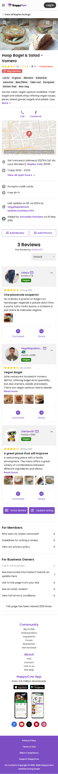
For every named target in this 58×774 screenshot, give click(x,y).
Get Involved (29, 647)
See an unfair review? (15, 589)
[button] (29, 134)
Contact (29, 662)
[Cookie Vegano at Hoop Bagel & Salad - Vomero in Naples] (49, 480)
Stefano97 (37, 249)
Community (29, 624)
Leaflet (8, 152)
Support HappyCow (29, 759)
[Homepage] (17, 5)
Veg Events (29, 636)
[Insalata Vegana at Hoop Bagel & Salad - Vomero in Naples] (8, 480)
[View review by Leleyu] (11, 276)
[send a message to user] (32, 273)
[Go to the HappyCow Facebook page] (14, 724)
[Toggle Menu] (3, 5)
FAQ (29, 658)
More (5, 103)
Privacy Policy (29, 740)
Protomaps (18, 152)
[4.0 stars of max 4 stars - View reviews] (8, 66)
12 (8, 22)
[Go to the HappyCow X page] (29, 724)
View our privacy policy (16, 547)
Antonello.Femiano (31, 217)
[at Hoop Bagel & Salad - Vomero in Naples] (8, 317)
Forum (29, 640)
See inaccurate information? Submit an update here (25, 574)
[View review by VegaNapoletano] (11, 354)
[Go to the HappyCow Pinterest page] (36, 724)
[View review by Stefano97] (11, 435)
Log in (50, 5)
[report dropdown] (52, 273)
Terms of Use (29, 746)
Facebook (35, 116)
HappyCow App (29, 676)
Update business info (20, 210)
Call (22, 116)
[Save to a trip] (47, 22)
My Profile (29, 629)
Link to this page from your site (20, 582)
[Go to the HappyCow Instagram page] (44, 724)
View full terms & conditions (18, 595)
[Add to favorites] (54, 22)
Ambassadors (29, 632)
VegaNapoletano (18, 207)
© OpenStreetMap (32, 152)
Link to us (29, 666)
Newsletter (29, 643)
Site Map (29, 669)
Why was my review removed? (20, 534)
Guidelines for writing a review (20, 540)
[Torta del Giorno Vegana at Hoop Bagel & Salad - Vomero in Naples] (39, 480)
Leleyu (25, 272)
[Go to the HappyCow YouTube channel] (21, 724)
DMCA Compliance (29, 753)
